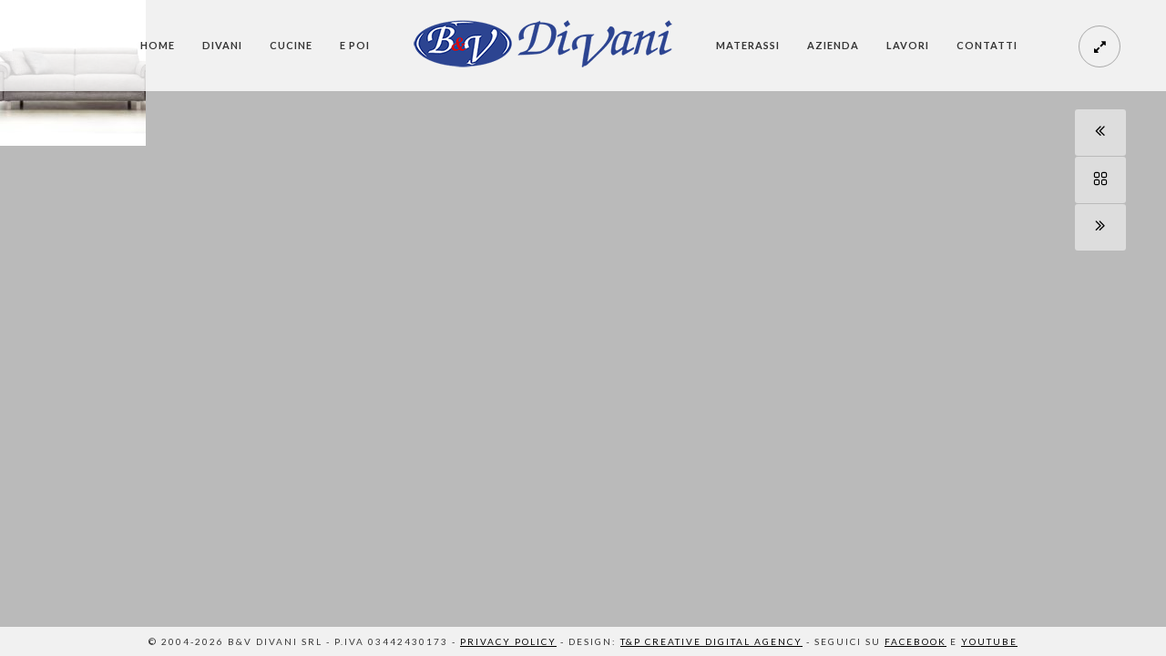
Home (157, 45)
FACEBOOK (915, 641)
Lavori (907, 45)
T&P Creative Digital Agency (711, 641)
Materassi (748, 45)
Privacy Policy (508, 641)
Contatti (987, 45)
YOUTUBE (989, 641)
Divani (222, 45)
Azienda (833, 45)
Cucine (291, 45)
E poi (355, 45)
